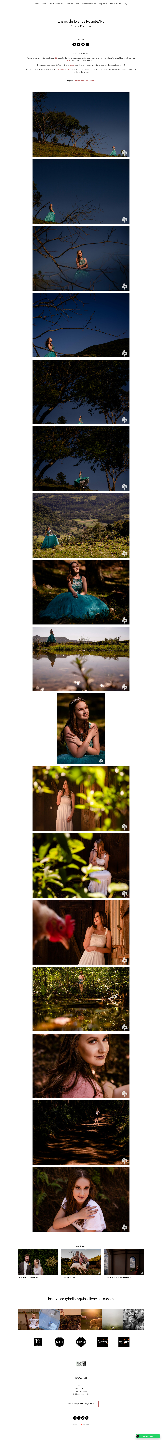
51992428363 (81, 1386)
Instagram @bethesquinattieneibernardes (81, 1298)
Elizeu (69, 61)
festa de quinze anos (62, 69)
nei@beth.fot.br (81, 1391)
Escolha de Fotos (115, 4)
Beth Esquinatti (79, 81)
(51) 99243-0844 (81, 1388)
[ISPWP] (81, 1364)
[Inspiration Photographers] (59, 1342)
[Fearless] (38, 1342)
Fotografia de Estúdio (89, 4)
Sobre (44, 4)
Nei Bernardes (91, 81)
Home (37, 4)
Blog (77, 4)
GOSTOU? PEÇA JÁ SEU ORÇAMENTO (81, 1404)
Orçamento (103, 4)
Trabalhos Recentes (56, 4)
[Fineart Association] (102, 1342)
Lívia (56, 58)
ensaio (71, 65)
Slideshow (69, 4)
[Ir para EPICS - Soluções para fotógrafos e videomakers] (81, 1424)
